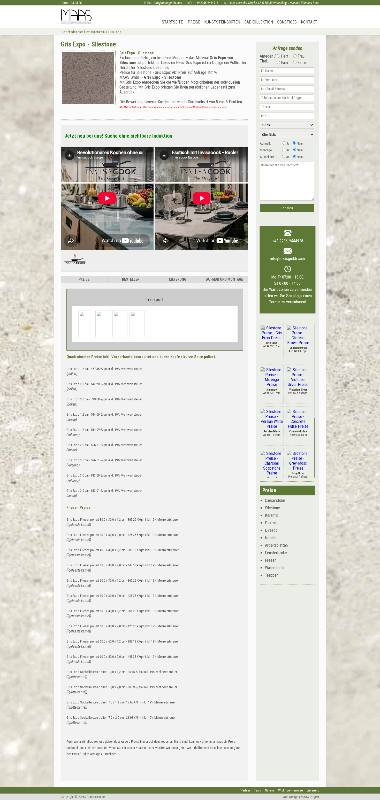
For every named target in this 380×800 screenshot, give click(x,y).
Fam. (284, 62)
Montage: (266, 150)
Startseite (172, 22)
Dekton (271, 522)
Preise (194, 22)
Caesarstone (275, 500)
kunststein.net (96, 797)
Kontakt (309, 22)
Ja (287, 143)
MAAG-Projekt (310, 797)
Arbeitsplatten (276, 545)
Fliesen (270, 560)
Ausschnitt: (267, 157)
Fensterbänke (276, 552)
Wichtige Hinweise (290, 790)
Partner (245, 790)
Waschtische (275, 567)
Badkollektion (258, 22)
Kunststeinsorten (222, 22)
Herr (284, 56)
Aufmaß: (265, 143)
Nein (299, 143)
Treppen (271, 575)
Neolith (270, 537)
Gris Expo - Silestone (136, 53)
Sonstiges (287, 22)
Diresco (271, 530)
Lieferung (313, 790)
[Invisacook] (75, 266)
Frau (301, 56)
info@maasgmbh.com (168, 3)
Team (257, 790)
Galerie (269, 790)
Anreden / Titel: (268, 59)
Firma (302, 62)
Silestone (272, 507)
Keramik (271, 515)
